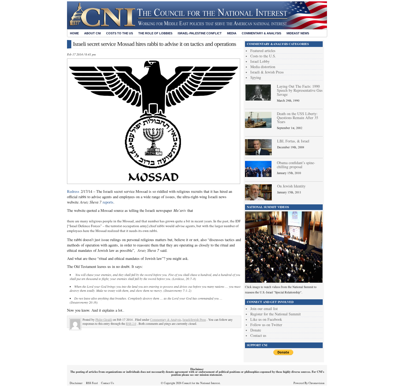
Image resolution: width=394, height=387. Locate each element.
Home (74, 33)
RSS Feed (92, 383)
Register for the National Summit (275, 313)
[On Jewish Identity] (258, 198)
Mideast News (298, 33)
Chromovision (316, 383)
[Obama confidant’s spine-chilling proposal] (258, 175)
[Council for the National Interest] (197, 28)
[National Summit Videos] (284, 281)
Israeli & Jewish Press (267, 72)
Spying (255, 77)
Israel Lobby (260, 61)
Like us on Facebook (266, 319)
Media (231, 33)
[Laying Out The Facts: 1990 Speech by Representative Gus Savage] (258, 99)
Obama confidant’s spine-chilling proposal (296, 164)
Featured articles (262, 50)
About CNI (92, 33)
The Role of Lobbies (155, 33)
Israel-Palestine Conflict (200, 33)
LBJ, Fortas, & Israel (293, 140)
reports (108, 202)
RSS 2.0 (131, 324)
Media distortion (262, 66)
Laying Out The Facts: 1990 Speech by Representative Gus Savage (299, 90)
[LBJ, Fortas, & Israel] (258, 153)
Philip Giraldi (103, 320)
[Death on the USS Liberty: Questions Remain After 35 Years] (258, 126)
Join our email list (264, 308)
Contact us (258, 335)
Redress (73, 191)
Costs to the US (119, 33)
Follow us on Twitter (266, 324)
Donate (255, 330)
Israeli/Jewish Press (194, 320)
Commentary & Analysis (261, 33)
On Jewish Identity (291, 186)
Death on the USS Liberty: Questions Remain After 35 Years (297, 117)
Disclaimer (76, 383)
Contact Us (107, 383)
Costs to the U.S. (263, 55)
